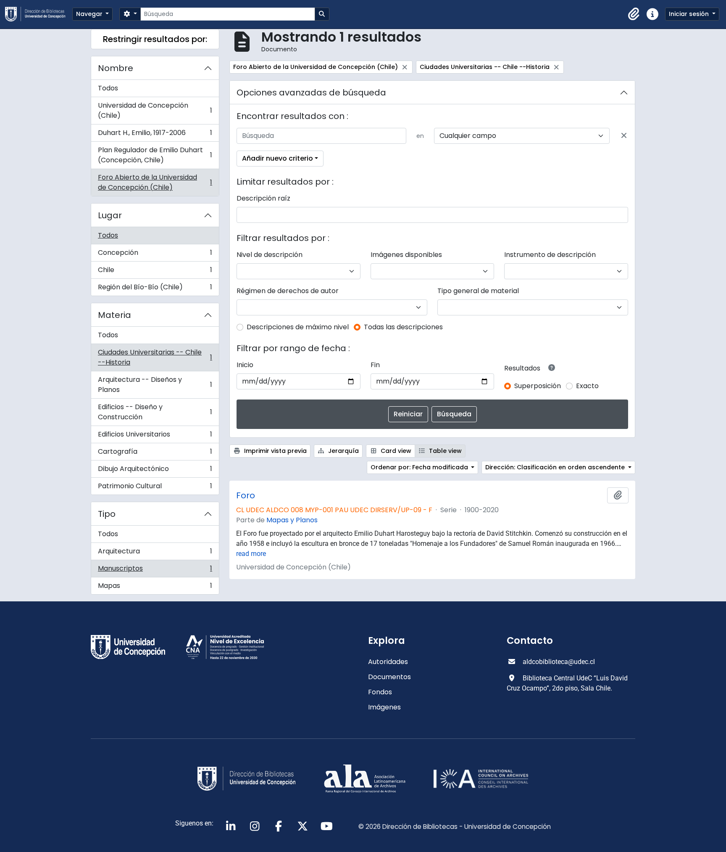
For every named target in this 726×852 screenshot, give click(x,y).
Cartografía (154, 453)
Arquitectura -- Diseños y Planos (154, 384)
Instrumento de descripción (550, 254)
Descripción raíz (263, 198)
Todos (108, 88)
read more (251, 554)
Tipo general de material (478, 291)
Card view (395, 451)
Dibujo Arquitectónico (154, 471)
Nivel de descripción (269, 254)
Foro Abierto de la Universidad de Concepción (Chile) (154, 182)
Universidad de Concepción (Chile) (154, 110)
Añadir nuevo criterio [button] (277, 158)
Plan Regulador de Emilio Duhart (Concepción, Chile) (154, 155)
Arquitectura (154, 553)
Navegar (90, 14)
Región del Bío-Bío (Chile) (154, 289)
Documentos (389, 677)
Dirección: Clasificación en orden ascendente (555, 467)
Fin (375, 365)
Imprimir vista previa (274, 451)
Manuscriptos (154, 570)
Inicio (245, 365)
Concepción (154, 255)
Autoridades (388, 662)
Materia (114, 315)
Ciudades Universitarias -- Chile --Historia (154, 357)
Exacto (587, 386)
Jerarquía (342, 451)
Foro (245, 495)
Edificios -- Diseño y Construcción (154, 412)
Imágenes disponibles (406, 254)
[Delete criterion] (624, 136)
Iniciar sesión (689, 14)
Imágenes (384, 707)
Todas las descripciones (403, 327)
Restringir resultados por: (155, 39)
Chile (154, 272)
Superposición (537, 386)
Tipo (107, 514)
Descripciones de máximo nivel (298, 327)
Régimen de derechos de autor (288, 291)
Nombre (115, 68)
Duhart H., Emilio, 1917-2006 (154, 135)
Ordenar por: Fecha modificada (420, 467)
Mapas (154, 587)
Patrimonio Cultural (154, 488)
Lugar (110, 215)
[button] (634, 14)
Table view (444, 451)
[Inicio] (38, 14)
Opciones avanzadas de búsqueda (311, 92)
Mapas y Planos (292, 520)
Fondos (380, 692)
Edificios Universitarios (154, 436)
